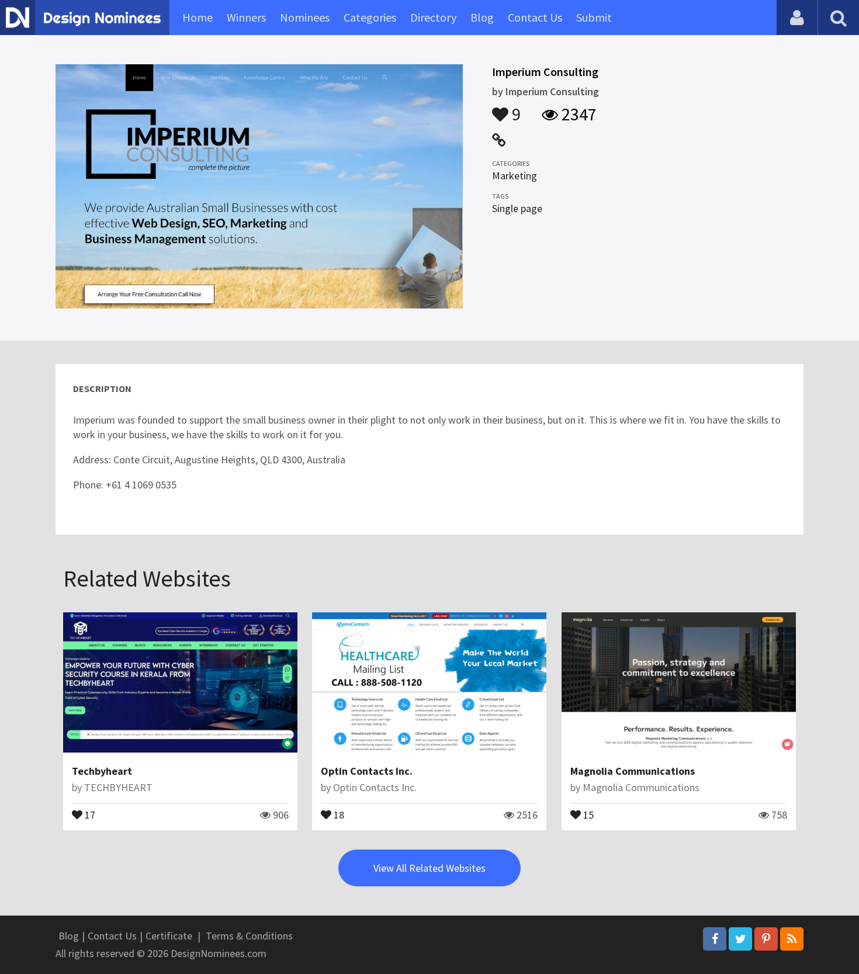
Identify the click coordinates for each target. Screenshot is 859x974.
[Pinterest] (766, 939)
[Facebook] (714, 939)
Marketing (514, 175)
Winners (246, 17)
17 (88, 814)
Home (197, 17)
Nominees (305, 17)
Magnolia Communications (632, 771)
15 (587, 814)
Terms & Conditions (249, 935)
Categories (370, 17)
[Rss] (791, 939)
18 (337, 814)
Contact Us (535, 17)
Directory (433, 17)
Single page (517, 208)
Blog (482, 17)
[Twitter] (740, 939)
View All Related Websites (429, 868)
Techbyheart (102, 771)
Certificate (169, 935)
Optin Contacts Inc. (367, 771)
